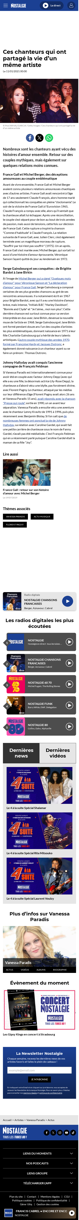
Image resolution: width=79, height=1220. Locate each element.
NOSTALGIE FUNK (40, 703)
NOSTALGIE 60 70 (40, 682)
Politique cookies (22, 1200)
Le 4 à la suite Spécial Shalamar (26, 808)
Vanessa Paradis (18, 962)
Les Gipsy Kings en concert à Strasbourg (29, 1034)
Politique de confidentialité (51, 1200)
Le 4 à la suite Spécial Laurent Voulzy (30, 898)
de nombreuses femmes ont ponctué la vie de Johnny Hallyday (35, 420)
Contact (31, 1196)
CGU (67, 1196)
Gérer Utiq (26, 1204)
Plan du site (16, 1196)
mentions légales (30, 1093)
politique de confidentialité (50, 1093)
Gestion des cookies (48, 1204)
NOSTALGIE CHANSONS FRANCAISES (40, 601)
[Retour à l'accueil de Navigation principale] (18, 5)
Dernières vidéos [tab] (58, 753)
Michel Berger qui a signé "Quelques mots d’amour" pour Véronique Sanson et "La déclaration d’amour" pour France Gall (37, 283)
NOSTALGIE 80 (38, 725)
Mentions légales (50, 1196)
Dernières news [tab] (21, 753)
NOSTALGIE (36, 640)
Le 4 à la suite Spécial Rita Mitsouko (29, 853)
